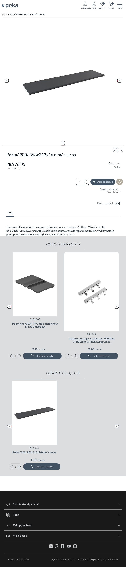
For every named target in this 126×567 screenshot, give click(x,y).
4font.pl (114, 559)
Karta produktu (105, 203)
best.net (77, 559)
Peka (16, 514)
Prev (6, 81)
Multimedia (20, 535)
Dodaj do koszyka (105, 181)
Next (119, 81)
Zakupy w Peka (22, 525)
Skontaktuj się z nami (26, 504)
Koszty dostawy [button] (113, 192)
